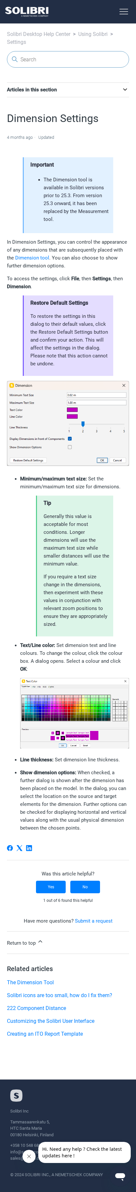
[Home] (27, 12)
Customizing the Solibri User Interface (50, 1021)
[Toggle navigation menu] (124, 12)
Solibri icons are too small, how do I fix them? (59, 995)
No (85, 887)
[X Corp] (19, 848)
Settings (16, 42)
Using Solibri (93, 34)
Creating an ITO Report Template (45, 1034)
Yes (51, 887)
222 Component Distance (36, 1008)
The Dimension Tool (30, 982)
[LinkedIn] (29, 848)
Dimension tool (32, 258)
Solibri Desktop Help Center (38, 34)
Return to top (22, 943)
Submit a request (94, 921)
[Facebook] (10, 848)
